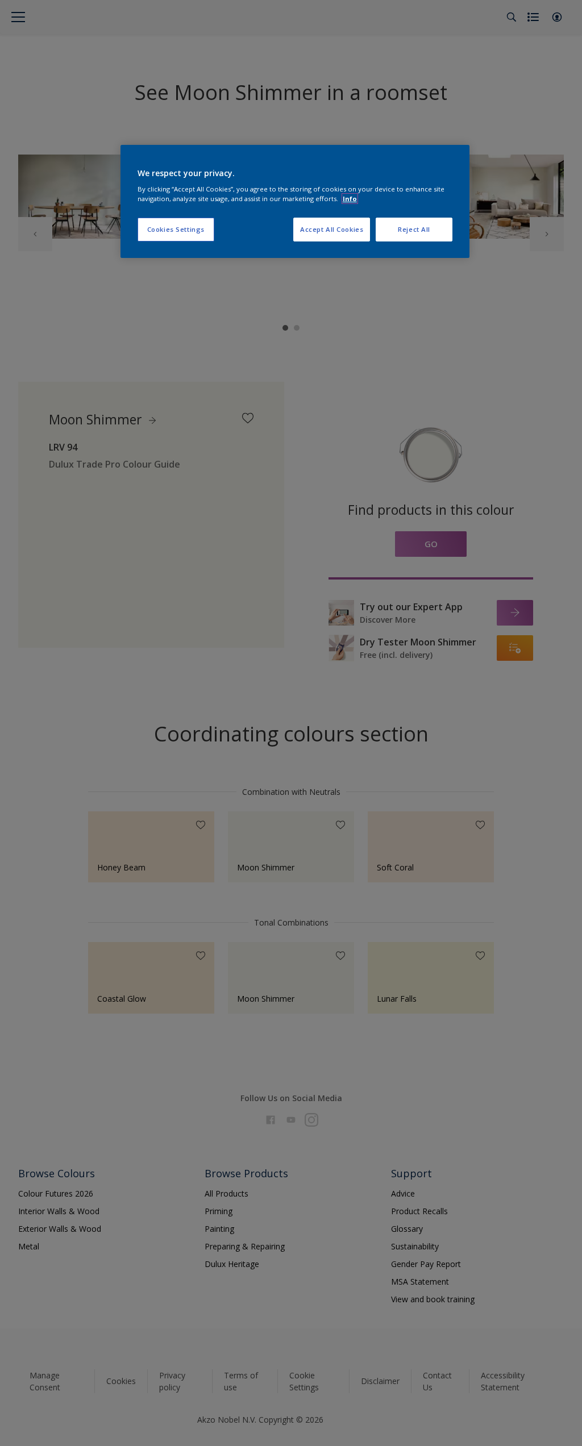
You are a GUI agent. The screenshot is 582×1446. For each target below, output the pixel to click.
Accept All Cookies (331, 229)
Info (350, 198)
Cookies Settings (176, 229)
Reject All (414, 229)
